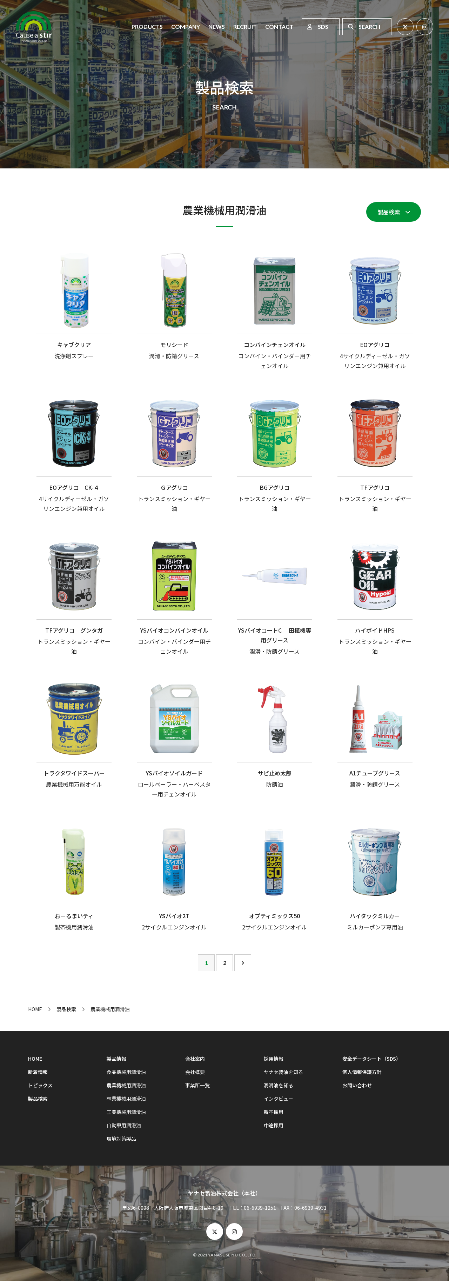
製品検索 (388, 212)
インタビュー (278, 1098)
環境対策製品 (121, 1138)
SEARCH (369, 26)
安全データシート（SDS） (371, 1058)
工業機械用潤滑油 (126, 1111)
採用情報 (273, 1058)
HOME (35, 1009)
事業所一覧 (197, 1085)
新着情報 (38, 1071)
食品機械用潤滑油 (126, 1071)
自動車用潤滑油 (124, 1125)
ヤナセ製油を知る (283, 1071)
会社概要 (195, 1071)
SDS (323, 26)
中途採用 (273, 1125)
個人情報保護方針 (362, 1071)
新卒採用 (273, 1111)
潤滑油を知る (278, 1085)
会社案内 (195, 1058)
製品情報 (116, 1058)
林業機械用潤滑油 (126, 1098)
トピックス (40, 1085)
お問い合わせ (357, 1085)
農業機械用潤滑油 (126, 1085)
